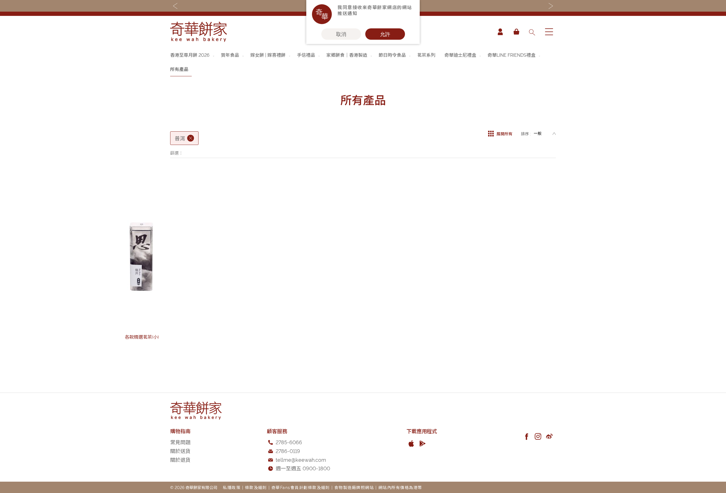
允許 (385, 34)
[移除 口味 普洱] (190, 138)
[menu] (363, 62)
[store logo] (198, 32)
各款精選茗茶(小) (142, 337)
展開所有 (504, 133)
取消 (341, 34)
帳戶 (500, 32)
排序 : (526, 133)
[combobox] (531, 32)
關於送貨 (180, 450)
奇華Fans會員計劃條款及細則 (300, 487)
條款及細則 (256, 487)
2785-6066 (289, 441)
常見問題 (180, 441)
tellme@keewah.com (301, 459)
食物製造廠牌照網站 (354, 487)
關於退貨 (180, 459)
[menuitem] (192, 55)
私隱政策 (231, 487)
